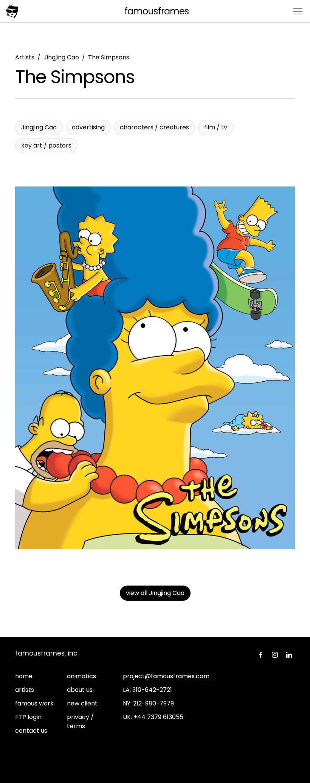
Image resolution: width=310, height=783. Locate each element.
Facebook (260, 654)
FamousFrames (156, 11)
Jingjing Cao (61, 57)
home (24, 676)
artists (24, 689)
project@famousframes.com (166, 676)
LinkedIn (289, 654)
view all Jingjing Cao (155, 593)
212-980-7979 (153, 703)
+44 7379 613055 (158, 717)
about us (80, 689)
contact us (31, 730)
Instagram (275, 654)
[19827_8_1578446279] (155, 367)
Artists (24, 57)
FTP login (28, 717)
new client (82, 703)
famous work (34, 703)
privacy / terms (80, 721)
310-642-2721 (152, 689)
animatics (81, 676)
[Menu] (297, 11)
